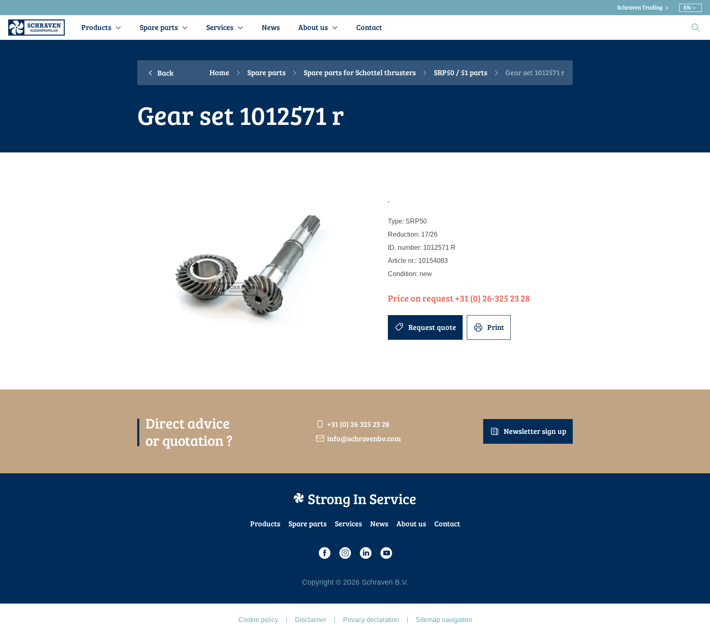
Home (219, 72)
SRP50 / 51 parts (460, 72)
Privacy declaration (371, 619)
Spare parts (266, 72)
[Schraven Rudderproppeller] (36, 27)
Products (265, 523)
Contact (447, 523)
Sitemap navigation (444, 619)
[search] (695, 27)
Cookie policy (258, 619)
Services (348, 523)
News (379, 523)
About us (411, 523)
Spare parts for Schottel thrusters (360, 72)
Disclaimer (310, 619)
